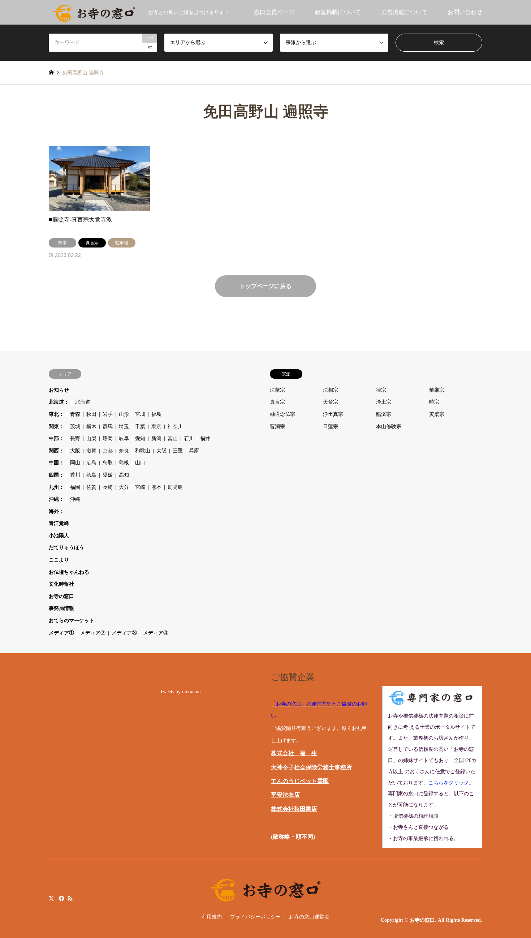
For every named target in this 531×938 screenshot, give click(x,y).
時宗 (434, 402)
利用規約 (212, 917)
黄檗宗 (436, 414)
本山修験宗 (388, 426)
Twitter (51, 898)
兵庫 (194, 450)
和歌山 (142, 450)
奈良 (124, 450)
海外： (56, 511)
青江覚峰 (59, 523)
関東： (56, 426)
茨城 (75, 426)
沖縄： (56, 499)
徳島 (91, 475)
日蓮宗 (330, 426)
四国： (56, 475)
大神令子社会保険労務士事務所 (311, 767)
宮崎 (140, 487)
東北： (56, 414)
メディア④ (155, 633)
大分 (124, 487)
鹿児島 (175, 487)
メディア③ (124, 633)
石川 (189, 438)
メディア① (61, 633)
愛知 (140, 438)
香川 (75, 475)
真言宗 (277, 402)
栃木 (91, 426)
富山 (173, 438)
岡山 (75, 462)
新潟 (156, 438)
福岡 (75, 487)
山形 (124, 414)
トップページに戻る (265, 286)
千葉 (140, 426)
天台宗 (330, 402)
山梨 (91, 438)
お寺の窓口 (61, 596)
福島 (156, 414)
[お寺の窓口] (94, 12)
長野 (75, 438)
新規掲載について (338, 12)
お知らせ (59, 390)
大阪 (75, 450)
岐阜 (124, 438)
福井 (205, 438)
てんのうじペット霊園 (300, 781)
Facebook (60, 898)
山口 (140, 462)
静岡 (108, 438)
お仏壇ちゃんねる (69, 572)
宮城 (140, 414)
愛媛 (108, 475)
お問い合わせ (465, 12)
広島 (91, 462)
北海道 (82, 402)
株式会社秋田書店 (294, 809)
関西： (56, 450)
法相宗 (330, 390)
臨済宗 (383, 414)
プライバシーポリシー (255, 917)
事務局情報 (61, 608)
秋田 (91, 414)
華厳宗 (436, 390)
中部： (56, 438)
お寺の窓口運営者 (309, 917)
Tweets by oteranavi (180, 691)
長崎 (108, 487)
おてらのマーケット (71, 620)
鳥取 (108, 462)
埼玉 (124, 426)
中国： (56, 462)
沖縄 (75, 499)
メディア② (92, 633)
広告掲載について (404, 12)
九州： (56, 487)
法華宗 (277, 390)
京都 (108, 450)
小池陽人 (59, 535)
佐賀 (91, 487)
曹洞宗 (277, 426)
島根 (124, 462)
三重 (178, 450)
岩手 (108, 414)
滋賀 (91, 450)
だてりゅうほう (66, 547)
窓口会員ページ (274, 12)
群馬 (108, 426)
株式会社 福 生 (294, 753)
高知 (124, 475)
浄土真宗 (333, 414)
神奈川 (175, 426)
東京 (156, 426)
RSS (70, 898)
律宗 (381, 390)
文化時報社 (61, 584)
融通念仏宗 (282, 414)
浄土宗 (383, 402)
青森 (75, 414)
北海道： (59, 402)
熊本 (156, 487)
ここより (59, 560)
